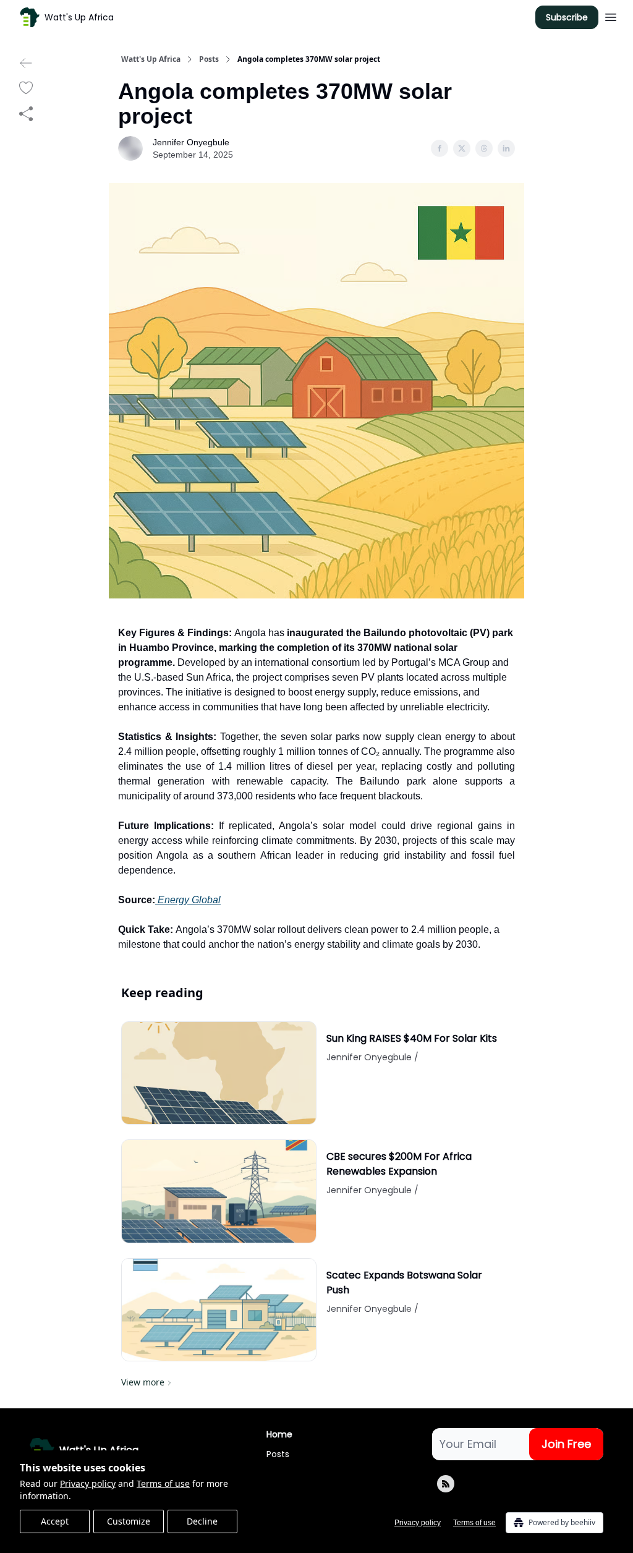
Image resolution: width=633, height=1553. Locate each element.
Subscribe (567, 17)
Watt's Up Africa (151, 59)
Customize (128, 1521)
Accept (55, 1521)
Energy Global (188, 900)
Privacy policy (88, 1483)
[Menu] (610, 15)
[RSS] (445, 1483)
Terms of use (163, 1483)
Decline (202, 1521)
